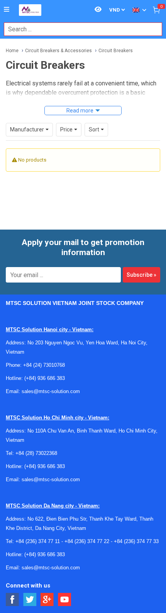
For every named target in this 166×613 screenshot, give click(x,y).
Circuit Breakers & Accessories (58, 50)
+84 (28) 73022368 (36, 453)
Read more (79, 110)
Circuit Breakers (115, 50)
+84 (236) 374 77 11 (37, 541)
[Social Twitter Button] (30, 599)
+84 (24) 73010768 (44, 365)
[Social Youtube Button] (64, 599)
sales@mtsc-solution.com (51, 391)
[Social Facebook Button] (12, 599)
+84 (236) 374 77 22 (86, 541)
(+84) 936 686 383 (44, 378)
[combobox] (79, 29)
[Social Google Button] (47, 599)
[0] (156, 9)
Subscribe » (141, 275)
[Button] (6, 9)
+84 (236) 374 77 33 (136, 541)
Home (12, 50)
